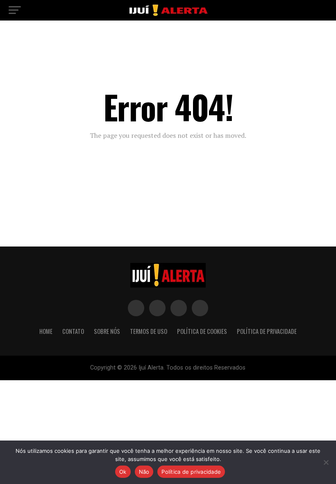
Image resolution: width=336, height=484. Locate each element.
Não (144, 471)
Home (45, 331)
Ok (123, 471)
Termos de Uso (148, 331)
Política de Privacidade (267, 331)
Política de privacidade (191, 471)
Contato (73, 331)
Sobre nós (107, 331)
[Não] (326, 462)
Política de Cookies (202, 331)
